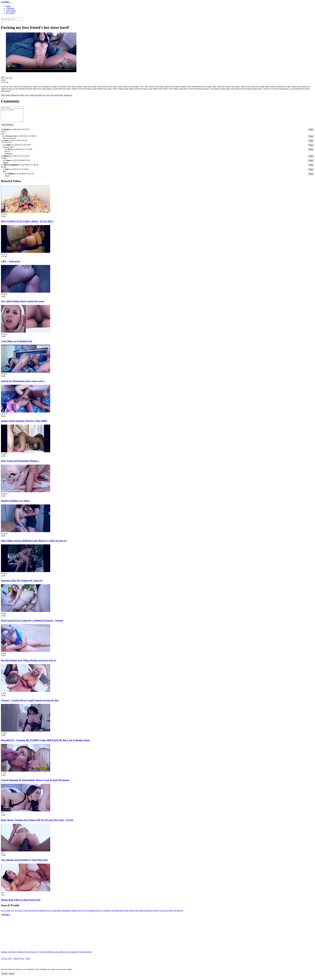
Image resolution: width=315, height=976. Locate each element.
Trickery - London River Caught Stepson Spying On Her (30, 700)
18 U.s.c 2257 (6, 958)
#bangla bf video (17, 95)
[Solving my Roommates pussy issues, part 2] (25, 372)
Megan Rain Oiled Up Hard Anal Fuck (20, 900)
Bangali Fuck (33, 910)
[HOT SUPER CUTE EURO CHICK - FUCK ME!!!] (25, 212)
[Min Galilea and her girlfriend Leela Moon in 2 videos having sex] (25, 531)
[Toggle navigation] (11, 2)
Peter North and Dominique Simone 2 (20, 461)
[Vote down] (4, 76)
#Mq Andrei (5, 95)
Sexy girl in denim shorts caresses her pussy (23, 301)
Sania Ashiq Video (136, 910)
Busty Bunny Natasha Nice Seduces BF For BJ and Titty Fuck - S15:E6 (37, 820)
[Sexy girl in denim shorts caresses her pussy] (25, 292)
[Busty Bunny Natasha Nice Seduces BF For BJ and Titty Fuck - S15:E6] (25, 811)
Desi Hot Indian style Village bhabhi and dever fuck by (28, 660)
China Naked (56, 910)
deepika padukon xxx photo (15, 500)
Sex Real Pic (178, 910)
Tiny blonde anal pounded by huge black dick (24, 860)
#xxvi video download (33, 95)
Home (8, 6)
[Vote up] (2, 76)
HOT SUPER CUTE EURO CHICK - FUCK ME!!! (27, 221)
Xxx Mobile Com (107, 910)
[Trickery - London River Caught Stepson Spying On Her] (25, 691)
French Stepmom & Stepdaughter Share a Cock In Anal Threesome (35, 780)
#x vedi (46, 95)
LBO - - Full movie (10, 261)
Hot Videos (10, 13)
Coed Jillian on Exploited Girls (16, 341)
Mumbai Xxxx (45, 910)
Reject (11, 974)
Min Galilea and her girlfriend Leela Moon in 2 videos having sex (34, 540)
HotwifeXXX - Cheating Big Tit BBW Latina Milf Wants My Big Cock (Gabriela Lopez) (45, 740)
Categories (10, 8)
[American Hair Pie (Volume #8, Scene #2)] (25, 571)
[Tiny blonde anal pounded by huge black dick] (25, 851)
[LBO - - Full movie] (25, 252)
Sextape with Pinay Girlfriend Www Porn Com (19, 952)
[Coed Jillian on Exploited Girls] (25, 332)
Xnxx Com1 (23, 910)
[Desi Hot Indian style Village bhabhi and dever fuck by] (25, 651)
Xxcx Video (5, 910)
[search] (2, 22)
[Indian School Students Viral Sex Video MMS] (25, 412)
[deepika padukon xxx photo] (25, 492)
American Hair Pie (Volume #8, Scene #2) (22, 580)
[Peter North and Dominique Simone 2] (25, 452)
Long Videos (11, 11)
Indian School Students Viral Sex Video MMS (24, 421)
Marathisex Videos (69, 910)
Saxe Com (81, 910)
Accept (4, 974)
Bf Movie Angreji (151, 910)
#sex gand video (56, 95)
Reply (311, 130)
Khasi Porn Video (122, 910)
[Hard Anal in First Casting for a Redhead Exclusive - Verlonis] (25, 611)
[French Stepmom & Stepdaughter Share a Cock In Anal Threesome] (25, 771)
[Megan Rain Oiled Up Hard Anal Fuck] (25, 891)
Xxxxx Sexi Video (165, 910)
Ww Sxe (14, 910)
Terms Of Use (18, 958)
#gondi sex (68, 95)
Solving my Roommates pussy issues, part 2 (23, 381)
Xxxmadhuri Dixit (93, 910)
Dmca (28, 958)
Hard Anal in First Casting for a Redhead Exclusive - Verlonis (32, 620)
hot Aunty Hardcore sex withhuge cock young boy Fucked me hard (65, 952)
